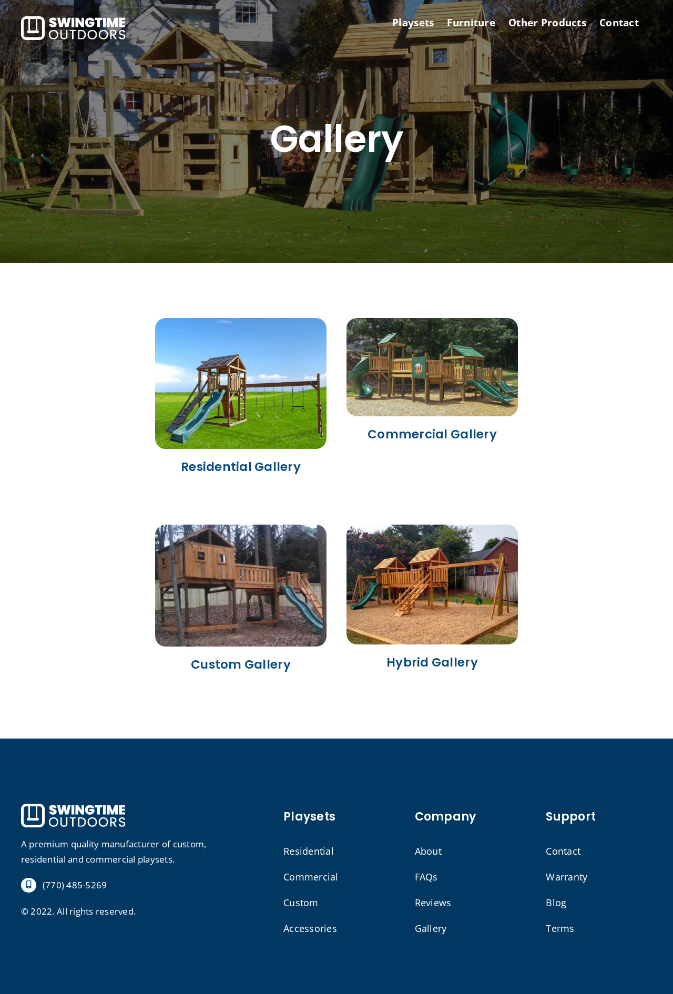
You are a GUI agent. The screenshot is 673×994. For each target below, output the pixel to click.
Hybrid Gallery (432, 662)
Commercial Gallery (432, 434)
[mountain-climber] (241, 322)
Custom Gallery (241, 664)
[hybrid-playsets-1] (432, 529)
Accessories (310, 928)
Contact (563, 851)
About (428, 851)
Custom (301, 902)
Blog (556, 902)
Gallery (431, 928)
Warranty (566, 876)
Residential (308, 851)
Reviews (433, 902)
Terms (560, 928)
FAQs (426, 876)
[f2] (241, 529)
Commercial (311, 876)
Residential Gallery (241, 466)
